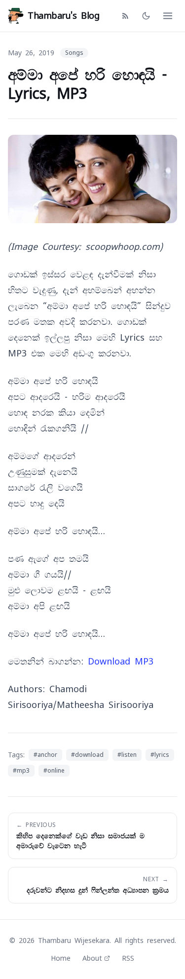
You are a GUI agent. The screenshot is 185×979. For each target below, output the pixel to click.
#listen (127, 755)
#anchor (45, 755)
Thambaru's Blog (63, 15)
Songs (74, 53)
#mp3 (21, 771)
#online (54, 771)
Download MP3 (120, 661)
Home (61, 958)
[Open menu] (167, 15)
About (92, 958)
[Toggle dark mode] (146, 15)
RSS (128, 958)
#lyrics (159, 755)
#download (87, 755)
